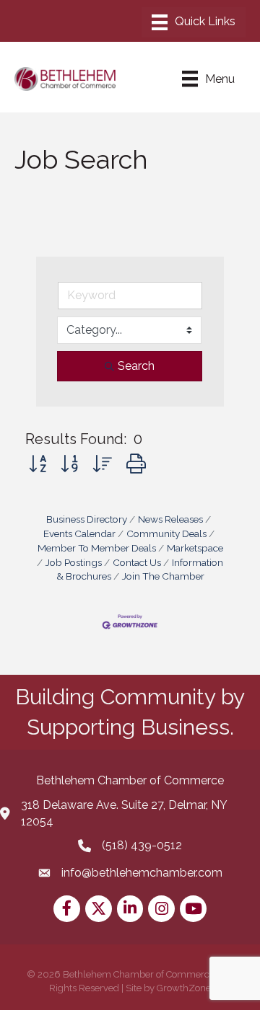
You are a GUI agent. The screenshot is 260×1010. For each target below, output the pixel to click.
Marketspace (195, 548)
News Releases (170, 519)
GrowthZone (184, 988)
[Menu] (194, 22)
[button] (37, 464)
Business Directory (86, 519)
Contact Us (137, 562)
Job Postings (74, 562)
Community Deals (166, 533)
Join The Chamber (163, 576)
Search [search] (136, 366)
